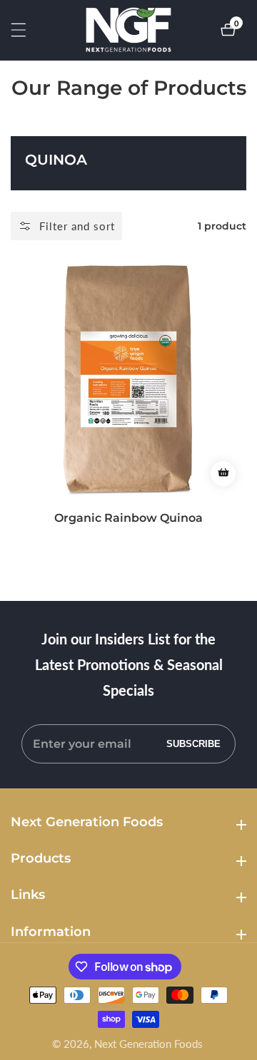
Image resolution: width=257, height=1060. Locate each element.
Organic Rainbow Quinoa (128, 518)
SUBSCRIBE (193, 744)
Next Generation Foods (148, 1044)
